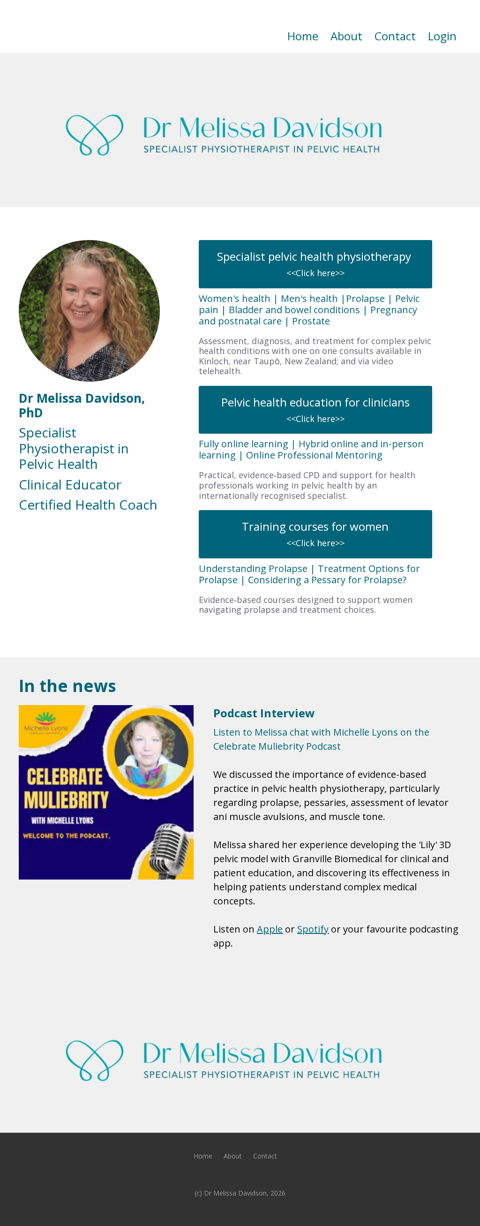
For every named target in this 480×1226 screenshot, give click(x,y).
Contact (395, 36)
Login (442, 36)
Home (302, 36)
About (346, 36)
